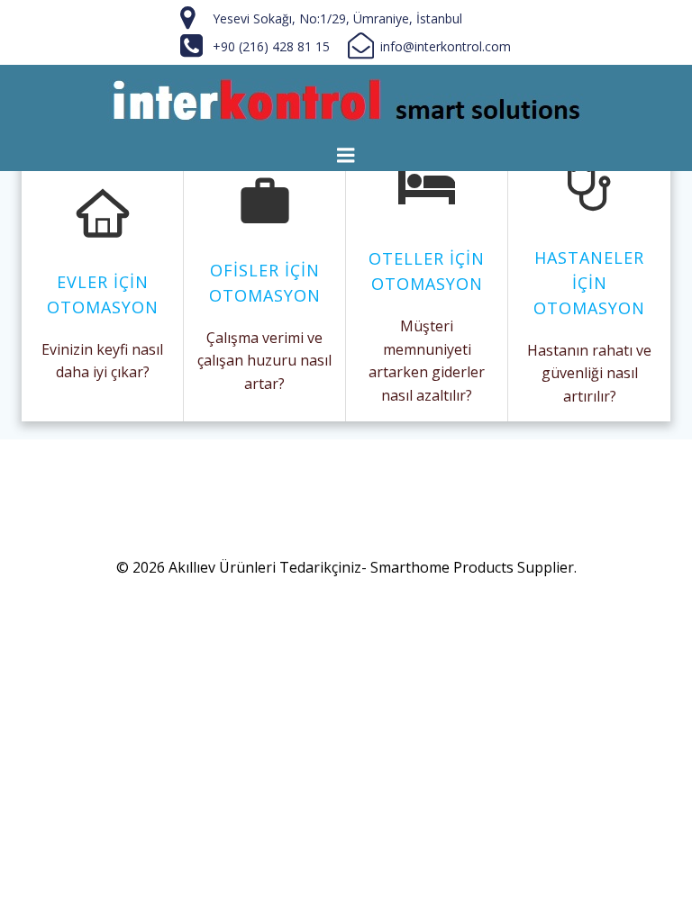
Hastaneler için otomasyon (589, 283)
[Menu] (346, 155)
